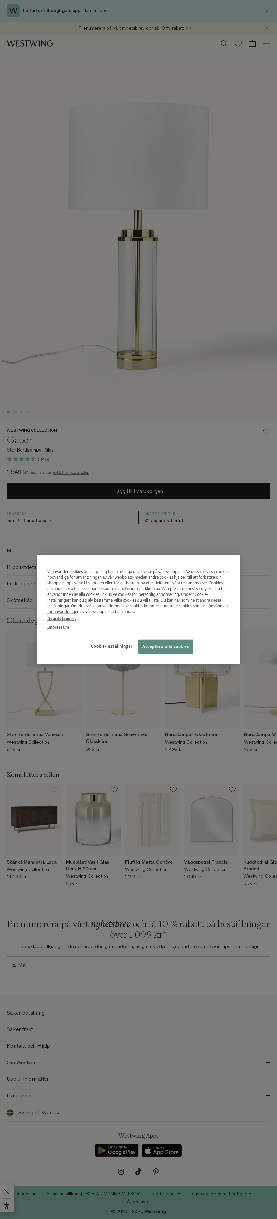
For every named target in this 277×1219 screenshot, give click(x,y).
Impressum (58, 627)
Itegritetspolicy (61, 618)
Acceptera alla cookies (166, 646)
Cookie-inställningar (111, 646)
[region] (138, 609)
